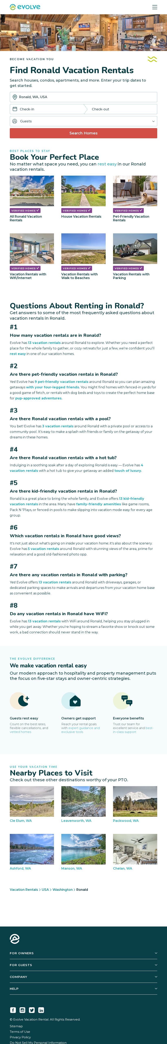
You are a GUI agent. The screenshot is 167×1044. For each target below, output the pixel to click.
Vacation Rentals (24, 890)
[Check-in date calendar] (15, 109)
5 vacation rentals (43, 549)
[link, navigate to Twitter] (32, 1009)
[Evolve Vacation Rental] (25, 7)
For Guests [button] (21, 965)
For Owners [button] (22, 953)
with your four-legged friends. (53, 387)
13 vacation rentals (44, 343)
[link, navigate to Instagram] (22, 1009)
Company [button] (18, 977)
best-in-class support (133, 730)
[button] (83, 121)
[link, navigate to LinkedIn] (41, 1009)
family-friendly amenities (98, 504)
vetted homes (20, 732)
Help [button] (14, 989)
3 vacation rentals (58, 426)
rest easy (107, 163)
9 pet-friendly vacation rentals (61, 382)
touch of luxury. (128, 471)
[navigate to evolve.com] (15, 939)
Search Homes (83, 133)
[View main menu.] (154, 7)
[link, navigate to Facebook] (13, 1009)
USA (45, 890)
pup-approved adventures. (38, 398)
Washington (63, 890)
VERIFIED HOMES (23, 210)
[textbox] (83, 97)
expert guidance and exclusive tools (80, 730)
